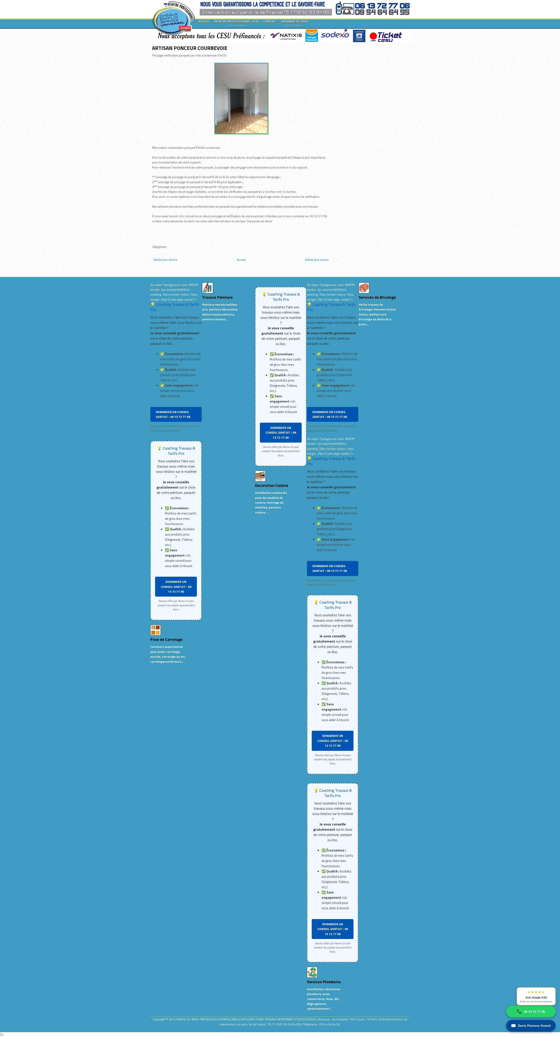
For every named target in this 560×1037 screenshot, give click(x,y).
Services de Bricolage (377, 297)
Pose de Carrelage (166, 639)
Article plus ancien (317, 259)
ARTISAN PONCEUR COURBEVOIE (189, 48)
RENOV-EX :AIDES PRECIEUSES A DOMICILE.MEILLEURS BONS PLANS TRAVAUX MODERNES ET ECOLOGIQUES (246, 1019)
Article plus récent (165, 259)
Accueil (241, 259)
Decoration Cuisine (271, 485)
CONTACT (270, 21)
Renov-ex (400, 1019)
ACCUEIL (204, 21)
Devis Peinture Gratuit (531, 1025)
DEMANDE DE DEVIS (295, 23)
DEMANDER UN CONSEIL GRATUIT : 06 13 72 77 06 (173, 414)
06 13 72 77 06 (531, 1011)
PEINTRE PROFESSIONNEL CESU (237, 23)
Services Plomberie (324, 982)
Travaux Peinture (217, 297)
